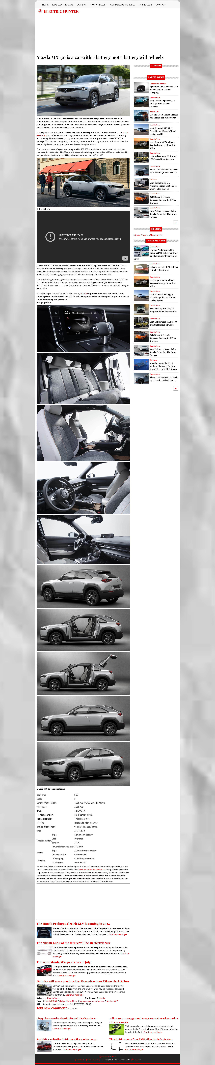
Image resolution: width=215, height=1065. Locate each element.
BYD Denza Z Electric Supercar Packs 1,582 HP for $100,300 (163, 200)
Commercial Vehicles (122, 5)
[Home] (40, 11)
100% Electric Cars (62, 5)
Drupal (136, 1060)
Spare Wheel (140, 235)
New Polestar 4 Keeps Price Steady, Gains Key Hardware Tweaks (163, 214)
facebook (105, 1057)
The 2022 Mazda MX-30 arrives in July (64, 962)
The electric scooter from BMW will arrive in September (141, 1039)
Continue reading (117, 934)
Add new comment (52, 1008)
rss (115, 1057)
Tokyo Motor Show (68, 1001)
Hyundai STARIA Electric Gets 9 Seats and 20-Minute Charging (164, 89)
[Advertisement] (107, 32)
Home (45, 5)
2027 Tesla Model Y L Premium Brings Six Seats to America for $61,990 (163, 186)
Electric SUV (112, 1001)
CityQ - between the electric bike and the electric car (66, 1018)
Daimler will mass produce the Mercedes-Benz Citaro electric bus (83, 981)
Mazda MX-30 (50, 1001)
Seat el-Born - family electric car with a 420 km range (66, 1039)
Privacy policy (94, 1060)
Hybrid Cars (145, 5)
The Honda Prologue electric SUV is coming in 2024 (73, 924)
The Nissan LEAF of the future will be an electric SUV (74, 943)
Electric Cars (52, 998)
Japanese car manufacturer (91, 1001)
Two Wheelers (98, 5)
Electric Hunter (61, 11)
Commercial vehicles (158, 83)
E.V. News (81, 5)
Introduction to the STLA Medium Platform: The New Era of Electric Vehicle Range (163, 366)
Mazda (83, 293)
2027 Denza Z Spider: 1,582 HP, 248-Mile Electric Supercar (162, 103)
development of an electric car (91, 869)
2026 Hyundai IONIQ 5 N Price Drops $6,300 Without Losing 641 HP (163, 131)
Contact (161, 5)
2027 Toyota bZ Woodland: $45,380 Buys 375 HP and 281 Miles (163, 145)
